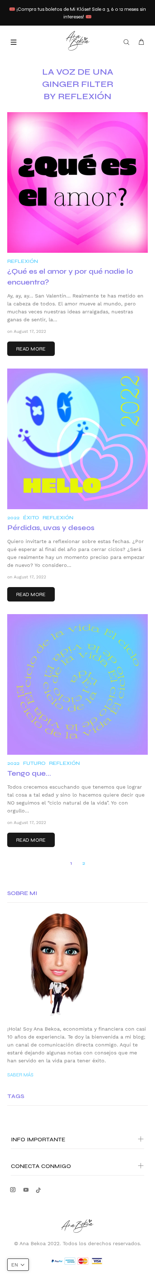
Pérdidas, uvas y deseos (50, 527)
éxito (31, 518)
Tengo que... (29, 773)
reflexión (22, 261)
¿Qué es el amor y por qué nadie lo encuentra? (70, 277)
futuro (34, 763)
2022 (13, 518)
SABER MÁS (20, 1075)
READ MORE (31, 349)
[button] (18, 1264)
